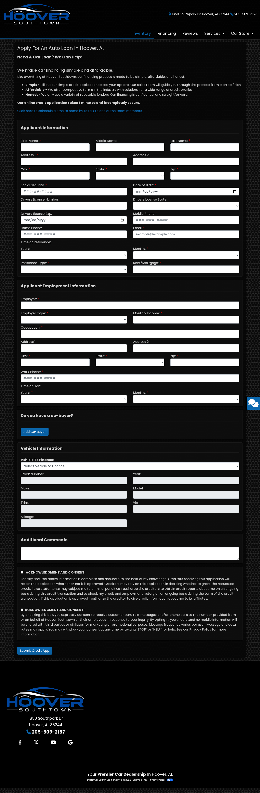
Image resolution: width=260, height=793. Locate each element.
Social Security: (32, 185)
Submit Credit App (34, 650)
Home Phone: (31, 228)
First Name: (30, 140)
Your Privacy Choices (155, 779)
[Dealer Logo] (37, 14)
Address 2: (141, 155)
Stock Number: (32, 474)
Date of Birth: (143, 185)
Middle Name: (106, 140)
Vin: (136, 502)
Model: (138, 488)
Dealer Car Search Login (100, 779)
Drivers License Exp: (36, 213)
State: (100, 169)
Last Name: (179, 140)
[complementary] (248, 781)
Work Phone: (31, 372)
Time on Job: (31, 386)
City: (24, 169)
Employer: (29, 299)
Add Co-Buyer (34, 431)
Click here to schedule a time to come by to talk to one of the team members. (80, 111)
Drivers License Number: (40, 199)
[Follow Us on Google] (70, 742)
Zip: (173, 169)
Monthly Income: (146, 313)
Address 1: (28, 155)
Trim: (25, 502)
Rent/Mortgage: (146, 263)
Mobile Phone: (144, 213)
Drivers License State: (150, 199)
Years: (25, 248)
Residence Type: (34, 263)
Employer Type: (33, 313)
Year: (137, 474)
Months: (139, 248)
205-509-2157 (245, 14)
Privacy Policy (200, 629)
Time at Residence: (36, 242)
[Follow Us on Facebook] (20, 742)
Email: (137, 228)
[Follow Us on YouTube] (53, 742)
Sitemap (137, 779)
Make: (25, 488)
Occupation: (30, 327)
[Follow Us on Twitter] (36, 742)
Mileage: (27, 516)
